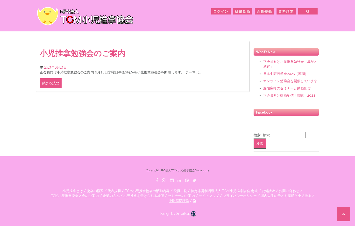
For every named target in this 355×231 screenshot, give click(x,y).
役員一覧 (180, 191)
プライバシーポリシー (240, 196)
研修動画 (242, 11)
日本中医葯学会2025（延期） (285, 74)
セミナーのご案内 (181, 196)
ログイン (221, 11)
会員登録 (264, 11)
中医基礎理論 (179, 200)
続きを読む (50, 83)
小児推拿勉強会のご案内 (82, 53)
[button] (308, 12)
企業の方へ (111, 196)
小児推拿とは (73, 191)
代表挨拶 (114, 191)
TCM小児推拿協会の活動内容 (147, 191)
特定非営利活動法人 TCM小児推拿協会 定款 (224, 191)
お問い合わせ (289, 191)
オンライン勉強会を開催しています (290, 81)
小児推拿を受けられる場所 (143, 196)
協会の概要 (95, 191)
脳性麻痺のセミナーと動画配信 (287, 88)
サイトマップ (209, 196)
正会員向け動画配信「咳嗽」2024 (289, 95)
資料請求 (286, 11)
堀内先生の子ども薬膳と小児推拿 (286, 196)
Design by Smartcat (175, 214)
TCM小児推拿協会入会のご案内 (75, 196)
